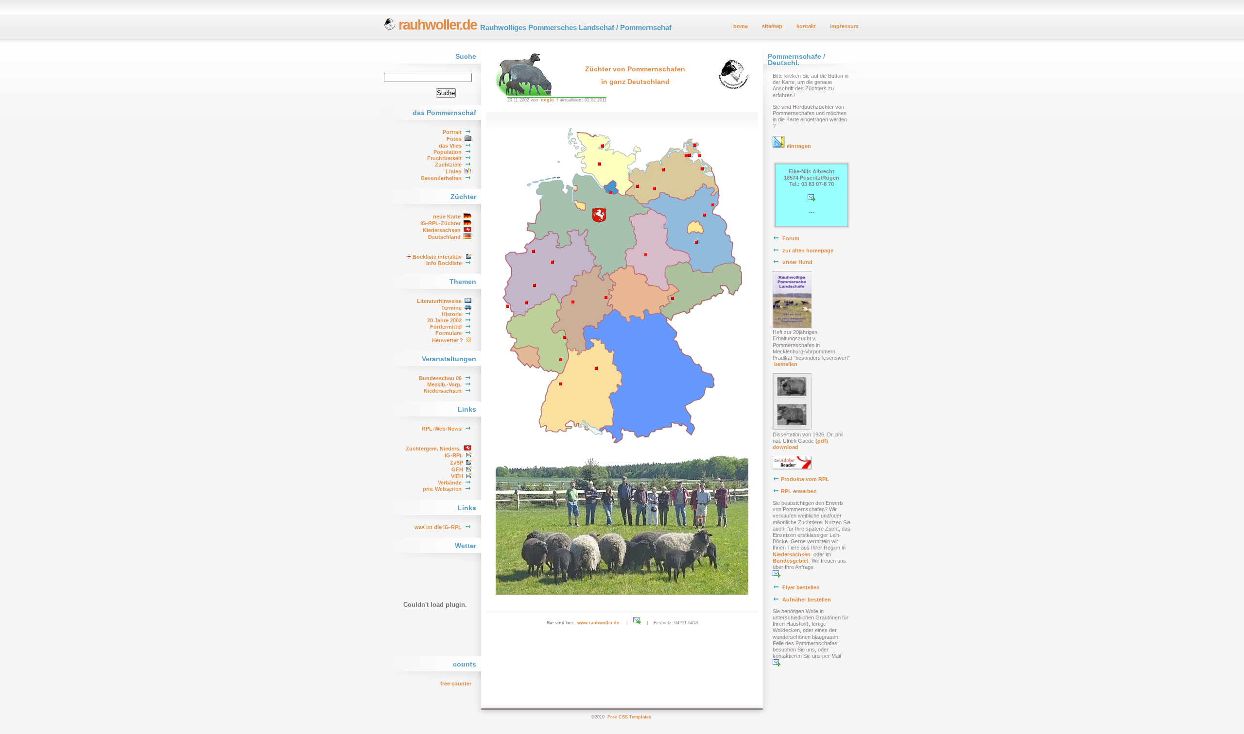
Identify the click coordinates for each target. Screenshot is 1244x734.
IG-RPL (454, 455)
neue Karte (447, 216)
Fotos (454, 139)
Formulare (448, 333)
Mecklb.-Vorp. (444, 384)
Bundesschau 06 (440, 378)
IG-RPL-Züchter (440, 223)
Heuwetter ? (448, 340)
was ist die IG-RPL (438, 527)
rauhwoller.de (436, 25)
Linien (453, 171)
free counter (455, 683)
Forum (791, 238)
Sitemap (772, 26)
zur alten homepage (808, 250)
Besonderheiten (441, 178)
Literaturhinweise (439, 301)
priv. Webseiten (442, 489)
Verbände (449, 482)
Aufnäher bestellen (806, 599)
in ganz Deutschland (635, 81)
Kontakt (806, 26)
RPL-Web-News (441, 429)
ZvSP (457, 463)
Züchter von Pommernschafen (635, 69)
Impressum (844, 26)
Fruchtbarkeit (444, 158)
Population (447, 152)
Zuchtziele (448, 164)
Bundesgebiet (791, 561)
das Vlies (450, 146)
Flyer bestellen (801, 587)
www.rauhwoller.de (598, 622)
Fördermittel (446, 327)
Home (740, 26)
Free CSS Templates (629, 717)
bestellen (786, 364)
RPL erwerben (798, 491)
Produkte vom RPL (804, 479)
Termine (451, 308)
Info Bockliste (444, 263)
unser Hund (797, 262)
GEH (457, 469)
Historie (451, 314)
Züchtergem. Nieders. (433, 448)
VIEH (457, 476)
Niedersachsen (441, 230)
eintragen (798, 146)
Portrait (452, 132)
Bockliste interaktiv (437, 257)
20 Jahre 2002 (444, 320)
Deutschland (444, 237)
